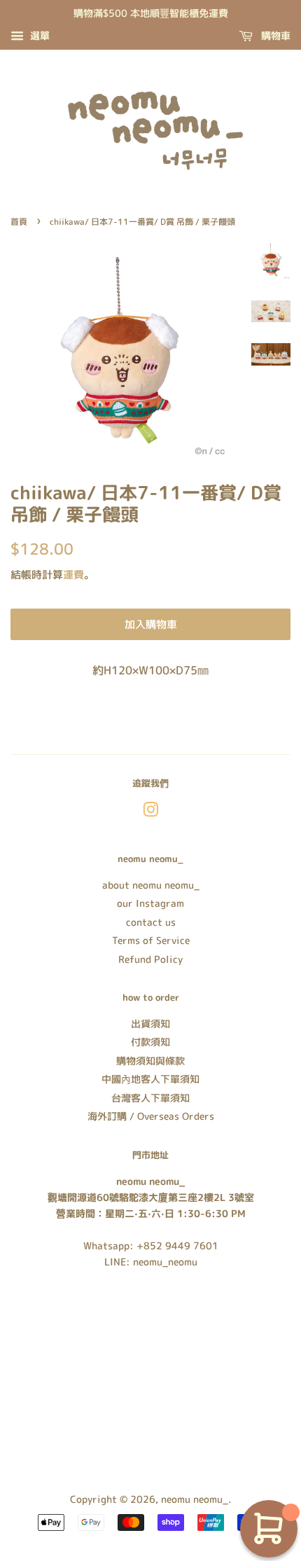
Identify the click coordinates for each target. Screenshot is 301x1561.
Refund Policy (150, 959)
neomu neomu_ (194, 1499)
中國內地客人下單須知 (151, 1078)
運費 (73, 574)
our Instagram (150, 903)
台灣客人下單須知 (150, 1097)
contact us (151, 922)
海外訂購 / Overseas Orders (151, 1116)
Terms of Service (151, 940)
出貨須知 (150, 1023)
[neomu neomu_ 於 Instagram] (150, 812)
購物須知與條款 (150, 1060)
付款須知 (150, 1041)
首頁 (18, 222)
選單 (38, 35)
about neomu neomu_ (151, 884)
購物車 (274, 35)
